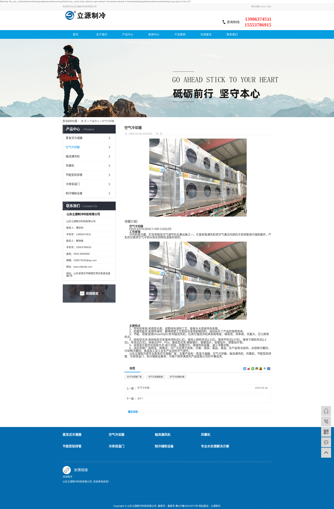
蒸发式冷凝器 (74, 137)
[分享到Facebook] (268, 368)
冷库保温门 (73, 184)
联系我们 (232, 34)
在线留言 (206, 34)
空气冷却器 (108, 121)
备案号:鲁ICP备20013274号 (183, 505)
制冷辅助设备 (74, 193)
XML (269, 6)
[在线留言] (326, 442)
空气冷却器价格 (177, 377)
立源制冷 (216, 505)
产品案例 (180, 34)
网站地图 (255, 6)
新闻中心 (154, 34)
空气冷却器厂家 (134, 377)
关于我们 (101, 34)
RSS (263, 6)
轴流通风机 (73, 156)
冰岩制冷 (67, 476)
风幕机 (70, 165)
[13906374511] (326, 421)
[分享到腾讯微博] (264, 368)
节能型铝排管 (74, 174)
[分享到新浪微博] (248, 368)
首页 (75, 34)
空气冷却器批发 (155, 377)
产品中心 (127, 34)
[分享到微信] (252, 368)
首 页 (84, 121)
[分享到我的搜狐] (260, 368)
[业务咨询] (326, 411)
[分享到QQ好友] (256, 368)
